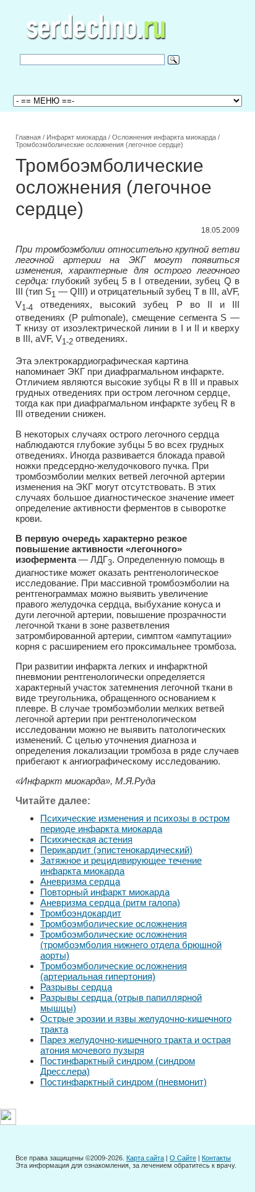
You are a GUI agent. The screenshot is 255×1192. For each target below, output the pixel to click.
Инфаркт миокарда (76, 137)
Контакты (216, 1158)
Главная (28, 137)
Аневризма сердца (80, 881)
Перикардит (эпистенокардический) (116, 850)
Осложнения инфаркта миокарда (164, 137)
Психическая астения (86, 839)
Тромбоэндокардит (80, 913)
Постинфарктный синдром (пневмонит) (123, 1082)
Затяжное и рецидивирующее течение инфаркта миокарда (121, 865)
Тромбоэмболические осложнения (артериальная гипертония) (113, 971)
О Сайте (183, 1158)
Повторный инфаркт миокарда (105, 892)
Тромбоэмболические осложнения (113, 923)
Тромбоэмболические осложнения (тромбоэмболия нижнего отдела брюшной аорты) (131, 945)
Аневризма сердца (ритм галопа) (110, 902)
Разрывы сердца (76, 987)
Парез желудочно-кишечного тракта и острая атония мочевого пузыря (135, 1044)
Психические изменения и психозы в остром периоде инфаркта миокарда (135, 823)
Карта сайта (145, 1158)
